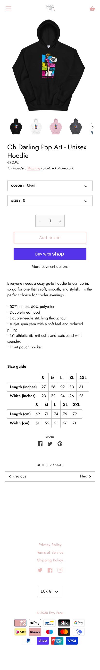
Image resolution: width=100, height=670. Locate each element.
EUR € (46, 591)
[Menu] (8, 9)
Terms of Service (50, 552)
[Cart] (92, 8)
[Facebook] (50, 570)
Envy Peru (56, 612)
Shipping (33, 168)
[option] (16, 127)
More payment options (50, 266)
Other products (50, 465)
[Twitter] (40, 570)
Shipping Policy (50, 560)
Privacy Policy (50, 544)
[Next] (92, 127)
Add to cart (50, 237)
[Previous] (7, 127)
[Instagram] (60, 570)
